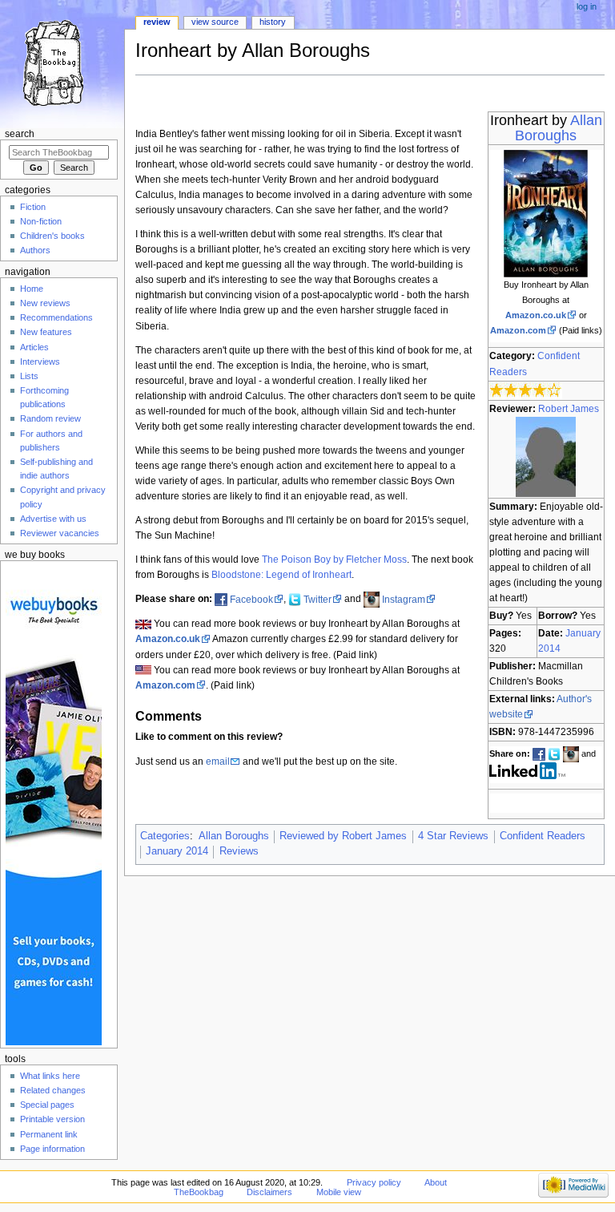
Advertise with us (53, 518)
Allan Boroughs (558, 127)
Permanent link (49, 1134)
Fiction (33, 207)
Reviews (239, 851)
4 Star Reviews (453, 836)
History (272, 21)
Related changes (53, 1090)
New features (46, 332)
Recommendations (56, 317)
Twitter (317, 599)
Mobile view (338, 1192)
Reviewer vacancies (59, 533)
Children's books (52, 235)
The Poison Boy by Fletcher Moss (334, 559)
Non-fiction (41, 221)
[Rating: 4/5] (525, 389)
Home (31, 288)
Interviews (40, 361)
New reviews (45, 303)
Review (157, 21)
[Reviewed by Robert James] (546, 456)
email (218, 761)
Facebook (251, 599)
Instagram (403, 599)
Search (19, 134)
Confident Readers (542, 836)
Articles (34, 347)
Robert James (568, 408)
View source (215, 21)
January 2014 (177, 851)
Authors (35, 250)
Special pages (47, 1104)
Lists (29, 376)
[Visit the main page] (62, 62)
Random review (50, 418)
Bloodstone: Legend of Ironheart (281, 574)
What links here (50, 1076)
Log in (587, 6)
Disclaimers (269, 1192)
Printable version (52, 1119)
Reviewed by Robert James (343, 836)
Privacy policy (374, 1182)
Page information (52, 1148)
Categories (165, 836)
